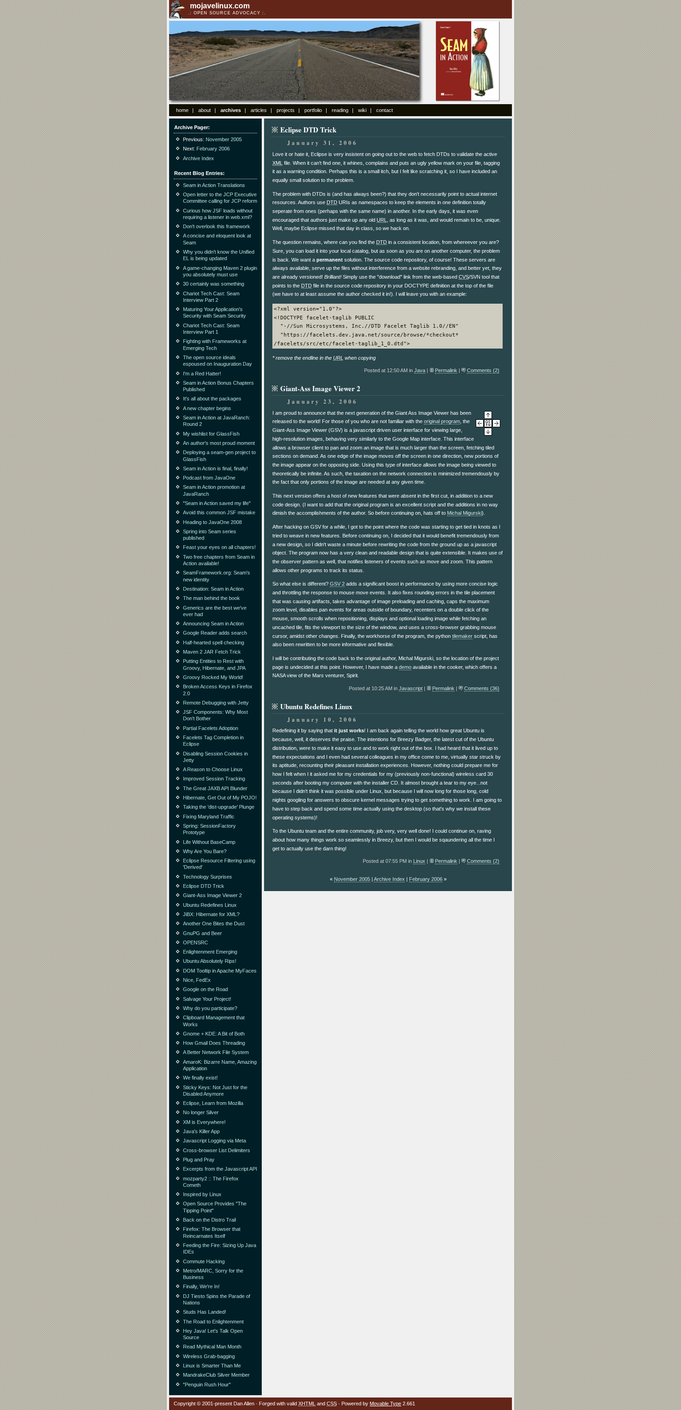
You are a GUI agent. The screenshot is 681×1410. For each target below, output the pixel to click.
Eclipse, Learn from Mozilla (213, 1103)
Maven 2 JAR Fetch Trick (212, 652)
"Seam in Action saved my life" (217, 503)
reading (340, 110)
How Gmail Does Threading (214, 1043)
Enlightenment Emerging (210, 952)
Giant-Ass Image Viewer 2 (212, 895)
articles (259, 110)
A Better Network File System (216, 1052)
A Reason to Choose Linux (213, 769)
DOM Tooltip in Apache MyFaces (220, 970)
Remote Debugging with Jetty (216, 702)
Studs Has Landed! (204, 1312)
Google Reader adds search (215, 633)
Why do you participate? (210, 1008)
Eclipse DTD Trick (203, 886)
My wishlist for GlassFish (211, 434)
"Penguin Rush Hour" (207, 1384)
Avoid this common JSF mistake (219, 512)
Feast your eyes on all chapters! (219, 547)
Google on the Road (205, 989)
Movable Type (385, 1403)
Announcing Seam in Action (213, 623)
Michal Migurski (464, 513)
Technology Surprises (207, 877)
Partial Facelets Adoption (210, 728)
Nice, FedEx (197, 980)
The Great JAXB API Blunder (215, 788)
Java (419, 370)
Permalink (446, 370)
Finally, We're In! (201, 1286)
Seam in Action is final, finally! (215, 468)
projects (286, 110)
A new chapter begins (207, 408)
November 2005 (352, 879)
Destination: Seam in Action (213, 589)
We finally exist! (200, 1077)
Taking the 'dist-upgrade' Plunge (218, 807)
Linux (419, 861)
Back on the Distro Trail (209, 1220)
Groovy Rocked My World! (213, 677)
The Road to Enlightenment (213, 1321)
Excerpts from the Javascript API (220, 1169)
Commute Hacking (204, 1261)
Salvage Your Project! (207, 999)
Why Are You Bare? (205, 851)
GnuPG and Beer (202, 933)
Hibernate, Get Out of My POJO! (220, 797)
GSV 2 (337, 583)
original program (442, 421)
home (182, 110)
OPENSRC (195, 942)
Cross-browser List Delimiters (216, 1150)
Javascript (410, 688)
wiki (362, 110)
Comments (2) (483, 370)
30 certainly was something (213, 284)
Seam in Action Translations (214, 185)
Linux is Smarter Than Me (212, 1365)
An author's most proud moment (219, 443)
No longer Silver (201, 1112)
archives (231, 110)
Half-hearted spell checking (213, 642)
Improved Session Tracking (214, 778)
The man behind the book (211, 598)
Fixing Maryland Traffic (208, 816)
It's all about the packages (212, 398)
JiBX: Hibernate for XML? (211, 914)
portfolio (313, 110)
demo (405, 667)
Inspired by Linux (202, 1194)
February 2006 (425, 879)
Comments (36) (481, 688)
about (204, 110)
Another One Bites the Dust (214, 923)
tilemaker (462, 636)
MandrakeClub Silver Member (216, 1375)
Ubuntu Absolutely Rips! (209, 961)
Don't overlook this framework (216, 226)
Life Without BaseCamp (209, 842)
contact (384, 110)
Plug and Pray (198, 1159)
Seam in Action (468, 61)
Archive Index (389, 879)
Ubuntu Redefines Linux (210, 905)
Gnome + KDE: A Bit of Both (214, 1033)
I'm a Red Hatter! (202, 373)
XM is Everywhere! (204, 1122)
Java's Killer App (201, 1131)
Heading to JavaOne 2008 (212, 522)
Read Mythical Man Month (212, 1346)
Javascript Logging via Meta (214, 1140)
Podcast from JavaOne (209, 477)
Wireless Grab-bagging (209, 1356)
